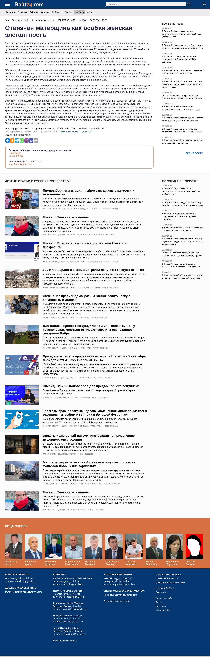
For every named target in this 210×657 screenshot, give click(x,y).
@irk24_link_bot (72, 594)
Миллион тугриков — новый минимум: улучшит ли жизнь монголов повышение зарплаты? (89, 464)
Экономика (86, 484)
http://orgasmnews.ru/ (44, 20)
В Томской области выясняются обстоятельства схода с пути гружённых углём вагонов (181, 34)
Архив (89, 12)
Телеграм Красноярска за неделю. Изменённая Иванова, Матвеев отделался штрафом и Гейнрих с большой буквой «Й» (95, 413)
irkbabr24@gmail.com (73, 597)
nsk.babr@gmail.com (73, 622)
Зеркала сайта (163, 610)
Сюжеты (22, 12)
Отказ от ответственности (169, 574)
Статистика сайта (164, 598)
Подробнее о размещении (117, 601)
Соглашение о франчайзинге (170, 582)
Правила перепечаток (167, 578)
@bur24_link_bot (72, 581)
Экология (85, 261)
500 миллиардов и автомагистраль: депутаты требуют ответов (93, 270)
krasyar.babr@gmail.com (75, 609)
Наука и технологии (77, 378)
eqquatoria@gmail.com (124, 584)
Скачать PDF (87, 132)
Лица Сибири (16, 526)
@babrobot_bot (121, 581)
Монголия (95, 287)
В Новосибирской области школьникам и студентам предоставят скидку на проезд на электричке (182, 84)
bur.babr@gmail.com (73, 584)
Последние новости (174, 24)
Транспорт (85, 235)
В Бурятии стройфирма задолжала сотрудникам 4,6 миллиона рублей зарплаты (179, 59)
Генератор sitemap (70, 651)
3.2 (22, 651)
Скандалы (84, 209)
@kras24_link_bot (72, 606)
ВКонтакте (16, 156)
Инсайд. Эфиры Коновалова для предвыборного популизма (91, 386)
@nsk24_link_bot (72, 619)
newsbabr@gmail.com (20, 164)
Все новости (194, 153)
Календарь (161, 606)
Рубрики (34, 12)
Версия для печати (69, 132)
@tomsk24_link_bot (73, 631)
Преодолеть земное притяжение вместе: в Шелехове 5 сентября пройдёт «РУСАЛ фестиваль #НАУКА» (94, 358)
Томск (94, 235)
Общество (63, 20)
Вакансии (161, 592)
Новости (79, 12)
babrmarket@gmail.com (125, 595)
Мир (73, 20)
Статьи (68, 12)
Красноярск (95, 209)
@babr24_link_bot (25, 578)
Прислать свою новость (65, 640)
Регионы (10, 12)
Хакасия (86, 397)
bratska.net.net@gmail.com (28, 592)
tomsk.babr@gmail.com (74, 634)
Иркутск (92, 378)
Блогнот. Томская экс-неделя (66, 217)
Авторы (45, 12)
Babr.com (29, 4)
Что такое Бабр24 (165, 588)
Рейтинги (57, 12)
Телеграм (15, 153)
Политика (74, 209)
